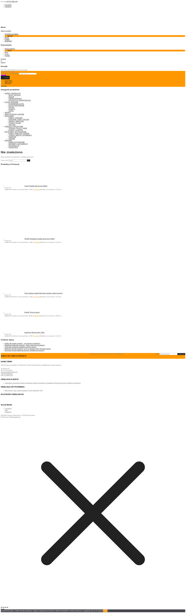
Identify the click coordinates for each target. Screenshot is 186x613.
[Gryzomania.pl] (6, 16)
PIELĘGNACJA (14, 146)
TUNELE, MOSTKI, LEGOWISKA (20, 135)
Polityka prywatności (74, 383)
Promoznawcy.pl (14, 417)
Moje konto (8, 390)
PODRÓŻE (12, 137)
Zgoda (105, 611)
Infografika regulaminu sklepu (15, 383)
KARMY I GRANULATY (13, 93)
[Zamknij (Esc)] (7, 607)
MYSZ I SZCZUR (15, 95)
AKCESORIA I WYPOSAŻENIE (15, 132)
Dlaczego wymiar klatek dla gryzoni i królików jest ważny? (24, 350)
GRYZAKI (12, 125)
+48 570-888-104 (7, 374)
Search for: (4, 160)
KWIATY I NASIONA (16, 118)
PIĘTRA (11, 107)
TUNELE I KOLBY (15, 123)
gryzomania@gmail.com (9, 372)
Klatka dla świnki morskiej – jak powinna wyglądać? (22, 343)
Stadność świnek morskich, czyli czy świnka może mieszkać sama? (28, 349)
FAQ (41, 390)
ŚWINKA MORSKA (15, 98)
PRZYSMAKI (9, 116)
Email (157, 354)
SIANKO (8, 112)
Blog (7, 38)
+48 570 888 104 (12, 1)
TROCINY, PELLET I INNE (18, 128)
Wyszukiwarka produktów (10, 73)
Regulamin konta (60, 383)
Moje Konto (8, 83)
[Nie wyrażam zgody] (108, 611)
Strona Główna (11, 34)
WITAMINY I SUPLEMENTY (18, 144)
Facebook (8, 5)
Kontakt (8, 41)
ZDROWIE (8, 140)
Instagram (8, 6)
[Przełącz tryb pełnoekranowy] (3, 607)
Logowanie (4, 86)
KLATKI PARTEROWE (16, 105)
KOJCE (11, 111)
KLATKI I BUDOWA (11, 102)
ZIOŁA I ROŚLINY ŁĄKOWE (14, 114)
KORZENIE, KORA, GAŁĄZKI (19, 119)
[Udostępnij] (5, 607)
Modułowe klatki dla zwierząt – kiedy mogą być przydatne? (25, 345)
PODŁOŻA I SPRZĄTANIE (14, 126)
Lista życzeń (8, 80)
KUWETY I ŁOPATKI (16, 130)
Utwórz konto (8, 82)
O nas (7, 39)
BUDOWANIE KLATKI (16, 104)
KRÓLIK (11, 97)
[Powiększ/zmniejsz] (1, 607)
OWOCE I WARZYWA (16, 121)
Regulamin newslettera (46, 383)
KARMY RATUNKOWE (17, 142)
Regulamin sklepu (31, 383)
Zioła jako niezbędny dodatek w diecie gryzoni (20, 347)
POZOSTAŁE (13, 147)
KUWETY (12, 109)
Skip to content (6, 31)
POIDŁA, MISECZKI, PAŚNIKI (19, 133)
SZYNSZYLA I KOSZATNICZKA (20, 100)
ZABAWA (12, 139)
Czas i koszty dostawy (20, 390)
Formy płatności (33, 390)
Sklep (10, 36)
